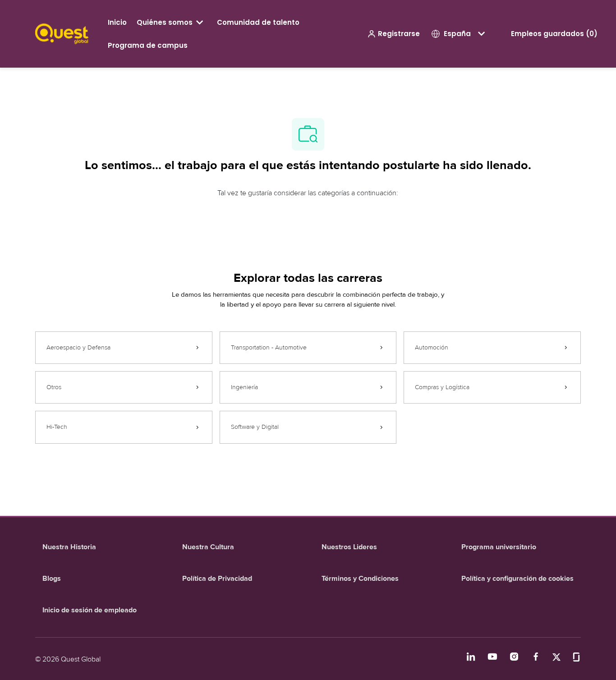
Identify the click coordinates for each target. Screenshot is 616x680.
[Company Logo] (61, 33)
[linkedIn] (470, 656)
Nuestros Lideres (349, 546)
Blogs (51, 578)
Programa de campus (148, 45)
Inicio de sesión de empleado (89, 610)
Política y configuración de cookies (517, 578)
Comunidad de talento (258, 22)
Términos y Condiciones (360, 578)
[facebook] (535, 656)
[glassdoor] (576, 656)
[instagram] (514, 656)
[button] (393, 34)
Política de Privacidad (217, 578)
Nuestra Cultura (208, 546)
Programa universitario (498, 546)
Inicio (117, 22)
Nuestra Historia (69, 546)
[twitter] (556, 656)
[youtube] (492, 656)
